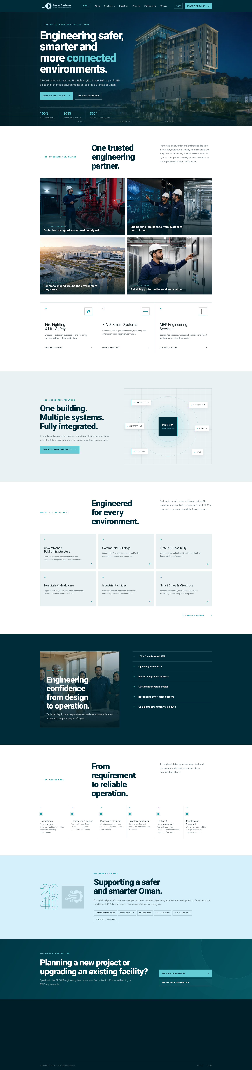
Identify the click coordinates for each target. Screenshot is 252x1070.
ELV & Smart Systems (110, 1026)
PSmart (163, 6)
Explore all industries (197, 615)
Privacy (200, 1065)
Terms (209, 1065)
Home (86, 6)
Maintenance (150, 6)
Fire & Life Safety (108, 1021)
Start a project (198, 6)
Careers (144, 1040)
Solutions (109, 6)
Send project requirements (175, 982)
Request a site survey (88, 96)
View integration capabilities (59, 449)
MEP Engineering (108, 1030)
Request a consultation (185, 973)
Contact (144, 1045)
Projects (136, 6)
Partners (144, 1035)
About (97, 6)
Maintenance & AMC (110, 1035)
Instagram (186, 1055)
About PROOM (146, 1021)
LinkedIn (198, 1055)
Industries (123, 6)
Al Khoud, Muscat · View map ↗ (193, 1047)
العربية (178, 5)
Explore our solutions (56, 96)
